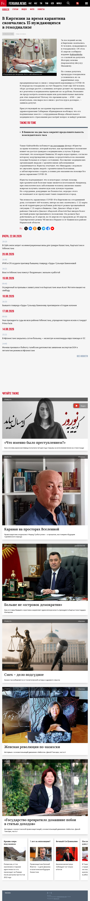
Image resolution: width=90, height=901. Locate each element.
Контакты (8, 892)
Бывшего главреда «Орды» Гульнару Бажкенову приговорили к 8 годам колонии (39, 305)
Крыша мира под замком (10, 842)
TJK (41, 3)
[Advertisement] (45, 375)
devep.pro (56, 898)
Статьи (15, 9)
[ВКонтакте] (30, 228)
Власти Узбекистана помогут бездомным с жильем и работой (31, 272)
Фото (32, 9)
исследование (57, 145)
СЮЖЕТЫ (41, 9)
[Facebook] (48, 228)
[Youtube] (52, 228)
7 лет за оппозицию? (40, 841)
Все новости (82, 356)
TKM (46, 3)
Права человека (21, 34)
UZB (52, 3)
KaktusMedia (76, 54)
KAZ (30, 3)
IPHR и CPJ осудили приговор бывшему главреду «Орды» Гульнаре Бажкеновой (39, 263)
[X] (26, 228)
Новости (5, 9)
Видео (24, 9)
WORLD (59, 3)
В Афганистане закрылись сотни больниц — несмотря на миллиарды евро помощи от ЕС (43, 338)
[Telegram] (43, 228)
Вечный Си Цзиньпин (67, 841)
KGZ (35, 3)
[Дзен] (39, 228)
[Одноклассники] (35, 228)
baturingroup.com (62, 896)
